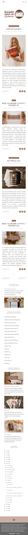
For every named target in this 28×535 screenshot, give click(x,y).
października (10, 469)
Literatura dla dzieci (9, 322)
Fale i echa (6, 410)
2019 (7, 504)
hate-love (6, 360)
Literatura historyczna (10, 328)
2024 (7, 455)
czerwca (9, 478)
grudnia (9, 465)
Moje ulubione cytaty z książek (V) (14, 104)
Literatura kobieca (9, 331)
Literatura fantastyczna (10, 325)
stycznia (9, 502)
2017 (7, 508)
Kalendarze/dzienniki (9, 317)
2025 (7, 453)
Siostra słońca (14, 29)
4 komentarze (5, 211)
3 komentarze (5, 269)
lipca (8, 476)
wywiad (6, 363)
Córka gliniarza (7, 434)
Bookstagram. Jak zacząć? (10, 289)
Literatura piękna (8, 337)
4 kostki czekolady (14, 26)
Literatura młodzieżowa (10, 334)
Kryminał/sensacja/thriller (11, 319)
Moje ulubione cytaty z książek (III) (14, 495)
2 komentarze (5, 148)
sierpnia (9, 474)
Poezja (6, 349)
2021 (7, 461)
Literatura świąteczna (10, 343)
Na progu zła (13, 161)
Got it (18, 533)
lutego (8, 500)
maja (8, 480)
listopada (9, 467)
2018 (7, 506)
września (9, 471)
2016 (7, 510)
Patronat (6, 346)
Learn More (12, 533)
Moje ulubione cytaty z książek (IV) (14, 225)
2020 (7, 463)
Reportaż (6, 351)
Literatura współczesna (10, 340)
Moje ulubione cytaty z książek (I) (11, 386)
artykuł (6, 354)
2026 (7, 450)
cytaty (13, 100)
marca (8, 498)
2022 (7, 459)
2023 (7, 457)
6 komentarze (5, 91)
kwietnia (9, 482)
